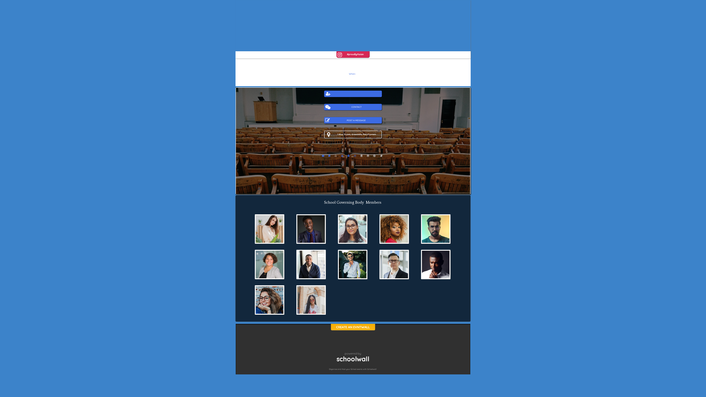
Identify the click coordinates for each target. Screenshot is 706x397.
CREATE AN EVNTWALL (353, 327)
